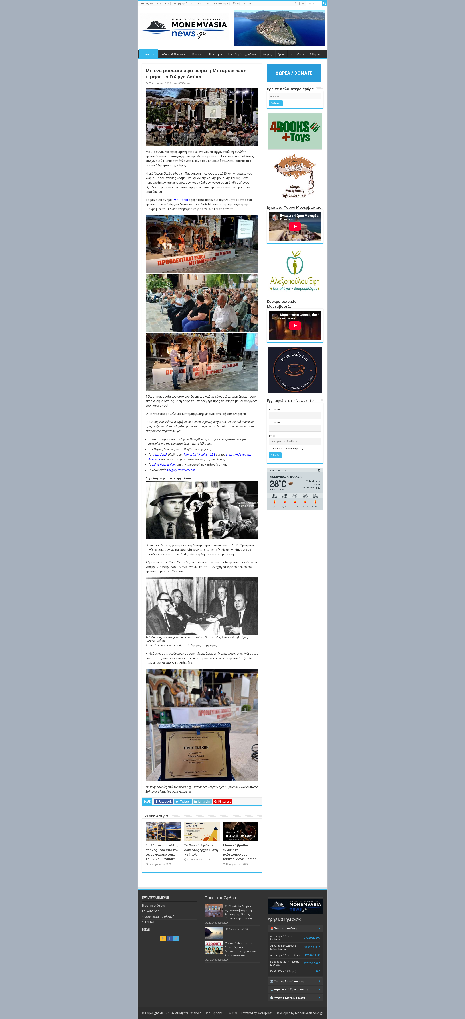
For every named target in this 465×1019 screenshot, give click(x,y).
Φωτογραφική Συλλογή (227, 3)
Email (272, 435)
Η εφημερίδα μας (183, 3)
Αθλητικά (315, 54)
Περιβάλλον (297, 54)
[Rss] (296, 3)
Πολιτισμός (215, 54)
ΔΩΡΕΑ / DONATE (294, 73)
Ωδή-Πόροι (180, 200)
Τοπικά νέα (148, 54)
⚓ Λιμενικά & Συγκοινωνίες (290, 989)
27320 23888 (312, 963)
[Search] (324, 3)
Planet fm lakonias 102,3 (199, 455)
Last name (275, 422)
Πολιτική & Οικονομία (173, 54)
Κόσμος (267, 54)
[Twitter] (302, 3)
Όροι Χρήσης (213, 1013)
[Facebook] (299, 3)
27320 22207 (312, 937)
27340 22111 (312, 955)
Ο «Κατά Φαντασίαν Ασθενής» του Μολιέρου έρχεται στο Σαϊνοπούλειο (241, 949)
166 (318, 971)
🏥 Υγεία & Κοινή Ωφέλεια (287, 997)
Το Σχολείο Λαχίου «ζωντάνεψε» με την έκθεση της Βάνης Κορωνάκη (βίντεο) (239, 912)
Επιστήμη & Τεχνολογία (242, 54)
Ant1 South (160, 455)
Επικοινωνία (204, 3)
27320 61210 (312, 947)
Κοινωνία (197, 54)
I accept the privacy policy (287, 448)
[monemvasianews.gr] (184, 25)
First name (275, 409)
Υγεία (280, 54)
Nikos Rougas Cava (164, 464)
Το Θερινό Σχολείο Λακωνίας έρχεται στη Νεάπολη (201, 849)
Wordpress (265, 1013)
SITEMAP (248, 3)
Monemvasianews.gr (309, 1013)
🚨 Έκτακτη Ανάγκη (283, 928)
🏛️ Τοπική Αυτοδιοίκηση (287, 981)
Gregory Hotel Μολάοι (181, 470)
